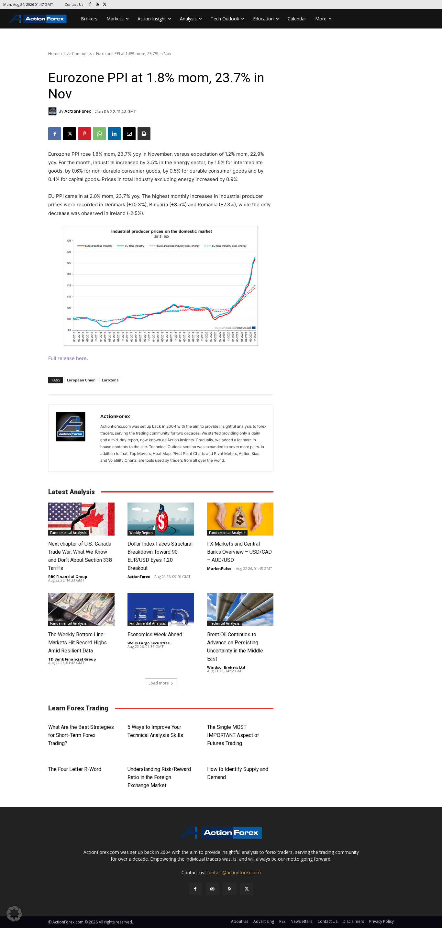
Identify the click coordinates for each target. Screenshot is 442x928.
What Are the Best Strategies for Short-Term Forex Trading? (81, 735)
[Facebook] (90, 4)
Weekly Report (141, 532)
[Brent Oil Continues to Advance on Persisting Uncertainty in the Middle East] (240, 609)
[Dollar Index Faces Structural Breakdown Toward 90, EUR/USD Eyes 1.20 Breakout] (160, 519)
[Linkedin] (114, 133)
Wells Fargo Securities (148, 642)
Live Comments (78, 53)
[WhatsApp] (99, 133)
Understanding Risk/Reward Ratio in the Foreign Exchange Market (159, 777)
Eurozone (110, 380)
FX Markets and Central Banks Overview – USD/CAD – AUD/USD (239, 552)
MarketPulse (219, 568)
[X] (105, 4)
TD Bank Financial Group (72, 659)
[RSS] (97, 4)
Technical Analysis (224, 623)
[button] (14, 914)
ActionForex (77, 111)
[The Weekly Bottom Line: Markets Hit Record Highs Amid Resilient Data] (81, 609)
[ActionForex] (53, 111)
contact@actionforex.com (233, 872)
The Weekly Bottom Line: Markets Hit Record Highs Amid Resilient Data (77, 642)
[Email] (129, 133)
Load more (159, 683)
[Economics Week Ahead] (160, 609)
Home (54, 53)
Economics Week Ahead (154, 634)
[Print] (144, 133)
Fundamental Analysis (68, 532)
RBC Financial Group (67, 576)
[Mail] (212, 889)
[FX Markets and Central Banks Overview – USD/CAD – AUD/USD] (240, 519)
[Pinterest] (84, 133)
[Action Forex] (37, 19)
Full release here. (68, 358)
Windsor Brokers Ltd (226, 667)
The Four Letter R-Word (74, 769)
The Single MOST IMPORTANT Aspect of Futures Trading (233, 735)
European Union (81, 380)
